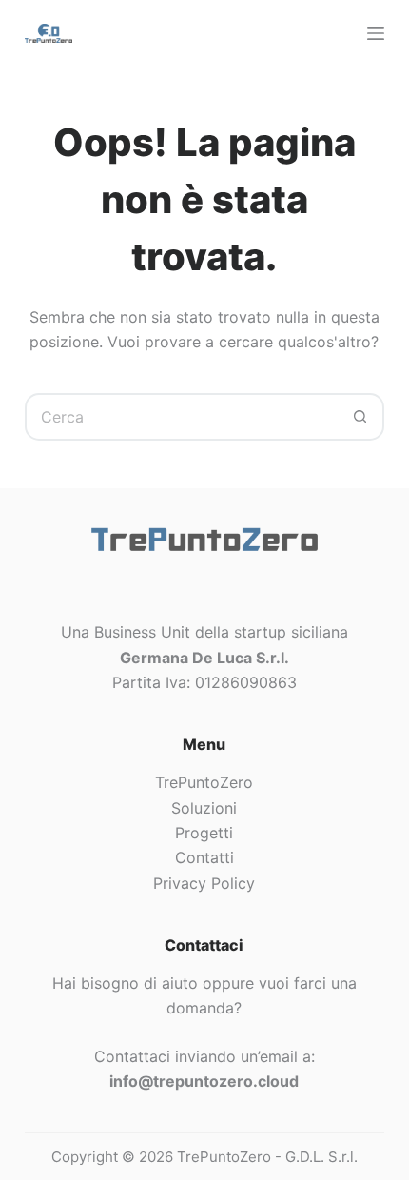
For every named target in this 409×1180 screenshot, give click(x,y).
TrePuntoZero (204, 782)
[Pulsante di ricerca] (360, 417)
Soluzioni (204, 807)
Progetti (204, 832)
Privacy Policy (204, 883)
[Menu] (375, 33)
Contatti (204, 857)
